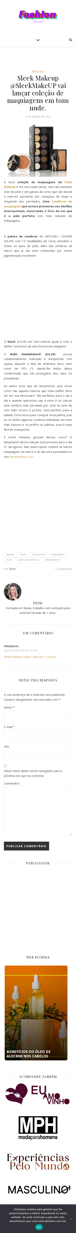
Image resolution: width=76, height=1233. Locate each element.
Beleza (38, 71)
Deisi (12, 569)
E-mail (9, 727)
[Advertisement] (40, 61)
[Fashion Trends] (38, 16)
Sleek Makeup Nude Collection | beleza (30, 657)
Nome (9, 707)
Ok (39, 1227)
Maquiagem (58, 554)
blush (23, 554)
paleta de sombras (28, 559)
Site (6, 746)
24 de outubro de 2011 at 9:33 (20, 650)
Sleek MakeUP (52, 559)
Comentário (11, 783)
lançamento (38, 554)
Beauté (10, 554)
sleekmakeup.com (22, 457)
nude (9, 559)
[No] (71, 1219)
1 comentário (63, 569)
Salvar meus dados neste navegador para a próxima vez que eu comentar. (33, 773)
